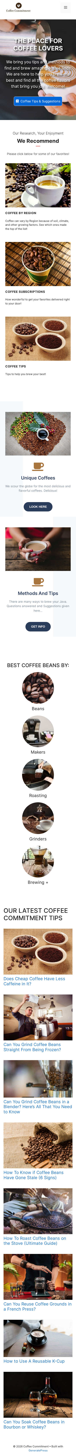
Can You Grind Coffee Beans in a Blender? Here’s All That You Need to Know (38, 1107)
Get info (38, 626)
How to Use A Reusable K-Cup (34, 1361)
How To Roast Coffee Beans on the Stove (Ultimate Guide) (35, 1241)
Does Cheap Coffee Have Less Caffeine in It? (34, 981)
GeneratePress (38, 1450)
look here (38, 506)
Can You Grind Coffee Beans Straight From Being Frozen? (33, 1047)
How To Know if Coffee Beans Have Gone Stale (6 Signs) (34, 1175)
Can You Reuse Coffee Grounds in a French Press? (38, 1306)
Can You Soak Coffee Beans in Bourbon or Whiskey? (34, 1424)
